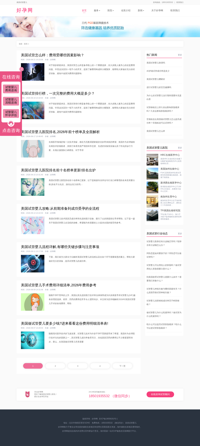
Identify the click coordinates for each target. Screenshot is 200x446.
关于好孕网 (157, 10)
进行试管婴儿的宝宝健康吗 (159, 87)
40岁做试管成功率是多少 (158, 71)
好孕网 (25, 10)
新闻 (140, 10)
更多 (180, 55)
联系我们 (179, 2)
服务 (96, 10)
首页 (84, 10)
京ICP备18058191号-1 (108, 419)
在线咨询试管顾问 (160, 394)
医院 (109, 10)
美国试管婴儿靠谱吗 (156, 63)
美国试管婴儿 (131, 423)
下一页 (122, 366)
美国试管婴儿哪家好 (156, 79)
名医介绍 (125, 10)
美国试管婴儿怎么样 (156, 131)
